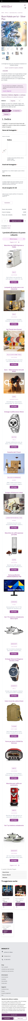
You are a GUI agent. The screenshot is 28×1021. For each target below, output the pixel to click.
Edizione (3, 100)
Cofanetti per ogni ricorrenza (7, 969)
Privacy (3, 991)
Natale (8, 228)
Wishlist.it (5, 949)
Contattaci (3, 979)
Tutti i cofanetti (4, 967)
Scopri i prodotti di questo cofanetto (14, 67)
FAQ (2, 995)
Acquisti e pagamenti (6, 993)
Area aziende (4, 981)
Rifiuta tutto (20, 1018)
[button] (24, 23)
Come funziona (4, 977)
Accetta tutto (14, 1015)
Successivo (7, 202)
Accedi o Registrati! (7, 91)
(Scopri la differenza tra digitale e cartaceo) (12, 97)
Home (2, 12)
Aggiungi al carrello (16, 220)
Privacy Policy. (5, 1012)
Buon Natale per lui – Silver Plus (13, 17)
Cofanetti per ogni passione (7, 971)
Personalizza (7, 1018)
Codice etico (4, 983)
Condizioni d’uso (5, 989)
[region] (14, 1009)
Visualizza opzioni (6, 904)
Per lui (6, 12)
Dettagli (14, 282)
